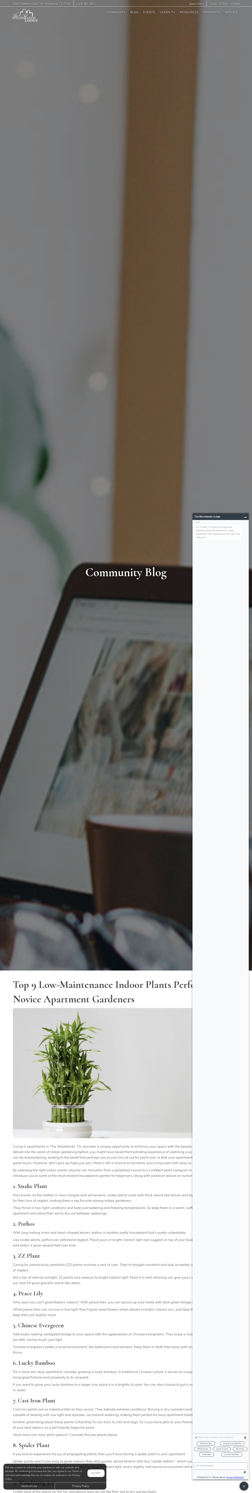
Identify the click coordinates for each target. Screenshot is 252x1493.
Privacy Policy (80, 1486)
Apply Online (196, 3)
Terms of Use (29, 1486)
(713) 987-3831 (85, 3)
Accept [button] (96, 1473)
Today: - (224, 3)
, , (41, 3)
